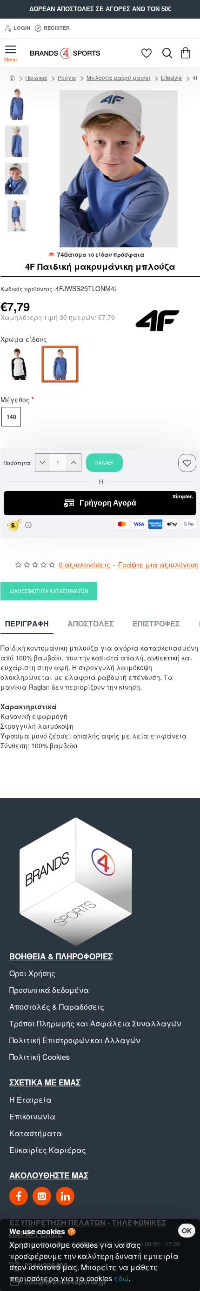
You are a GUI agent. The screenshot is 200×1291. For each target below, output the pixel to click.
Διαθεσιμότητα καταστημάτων (49, 591)
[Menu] (10, 53)
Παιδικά (36, 77)
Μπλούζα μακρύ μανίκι (118, 77)
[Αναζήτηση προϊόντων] (165, 53)
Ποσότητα (17, 462)
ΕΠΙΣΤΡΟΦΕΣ (156, 624)
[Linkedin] (65, 1196)
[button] (19, 92)
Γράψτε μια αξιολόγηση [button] (158, 564)
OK (187, 1230)
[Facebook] (18, 1196)
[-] (42, 463)
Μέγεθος (15, 400)
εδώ (121, 1278)
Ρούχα (67, 77)
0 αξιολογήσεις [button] (84, 564)
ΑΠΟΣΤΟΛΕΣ (90, 624)
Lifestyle (171, 77)
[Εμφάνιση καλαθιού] (187, 53)
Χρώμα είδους (23, 340)
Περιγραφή (27, 624)
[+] (73, 463)
